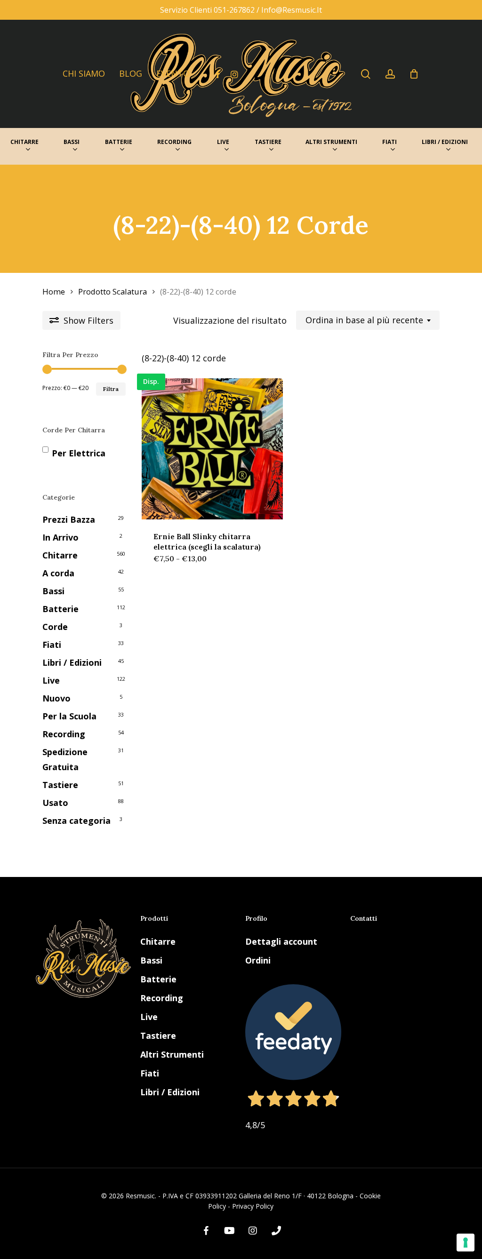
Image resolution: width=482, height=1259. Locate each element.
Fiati (51, 644)
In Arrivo (60, 537)
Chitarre (60, 555)
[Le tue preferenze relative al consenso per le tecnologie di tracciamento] (465, 1242)
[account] (390, 74)
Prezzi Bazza (68, 519)
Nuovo (56, 698)
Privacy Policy (252, 1206)
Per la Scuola (69, 716)
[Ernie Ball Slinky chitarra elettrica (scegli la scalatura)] (212, 448)
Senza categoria (76, 820)
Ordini (258, 960)
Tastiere (60, 784)
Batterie (60, 608)
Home (53, 291)
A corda (58, 573)
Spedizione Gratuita (65, 759)
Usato (55, 802)
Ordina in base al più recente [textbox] (364, 320)
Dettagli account (281, 941)
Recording (63, 734)
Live (51, 680)
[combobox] (368, 320)
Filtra (111, 388)
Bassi (53, 591)
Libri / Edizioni (72, 662)
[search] (365, 74)
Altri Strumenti (172, 1054)
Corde (55, 626)
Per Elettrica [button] (78, 453)
